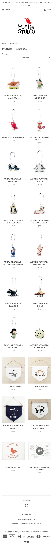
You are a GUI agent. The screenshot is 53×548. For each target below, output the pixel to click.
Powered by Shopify (40, 532)
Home (4, 43)
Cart (49, 10)
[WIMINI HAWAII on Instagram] (26, 506)
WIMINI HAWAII (25, 532)
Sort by (5, 54)
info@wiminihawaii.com (26, 519)
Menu (7, 10)
